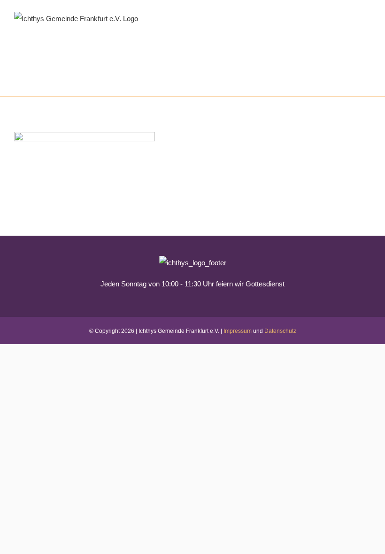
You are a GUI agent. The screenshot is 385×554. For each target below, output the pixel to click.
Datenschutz (280, 331)
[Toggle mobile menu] (367, 14)
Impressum (237, 331)
